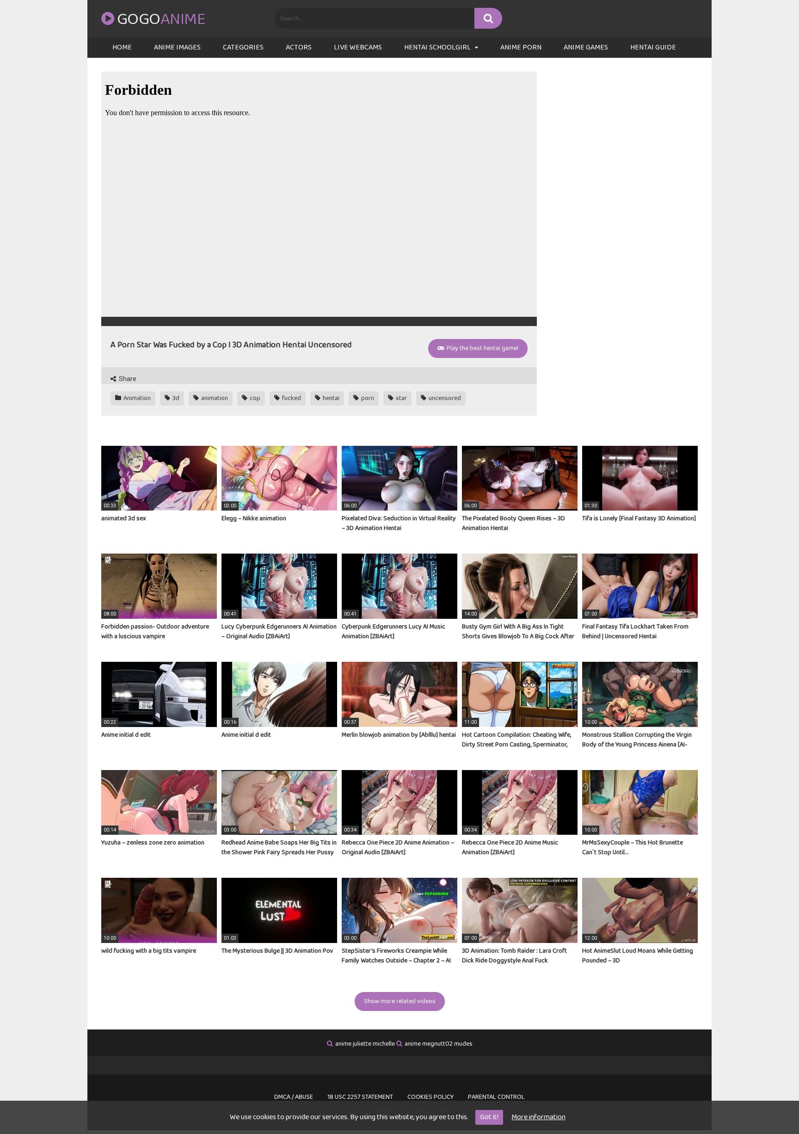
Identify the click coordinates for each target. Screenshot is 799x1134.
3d (175, 398)
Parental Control (496, 1097)
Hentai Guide (653, 47)
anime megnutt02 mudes (439, 1044)
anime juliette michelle (365, 1044)
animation (214, 398)
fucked (291, 398)
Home (122, 47)
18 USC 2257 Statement (360, 1097)
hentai (330, 398)
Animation (136, 398)
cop (254, 398)
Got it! (489, 1117)
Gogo (161, 19)
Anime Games (586, 47)
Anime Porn (520, 47)
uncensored (444, 398)
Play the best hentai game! (481, 348)
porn (367, 398)
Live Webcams (358, 47)
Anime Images (177, 47)
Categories (243, 47)
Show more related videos (400, 1001)
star (400, 398)
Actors (299, 47)
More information (538, 1117)
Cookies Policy (430, 1097)
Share (126, 378)
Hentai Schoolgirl (437, 47)
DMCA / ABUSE (293, 1097)
